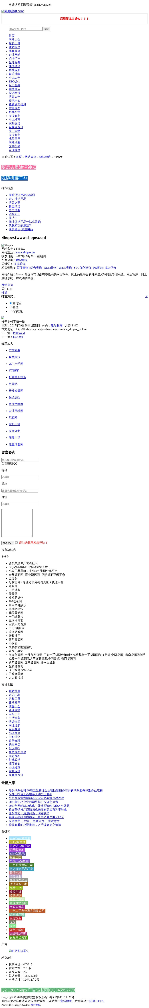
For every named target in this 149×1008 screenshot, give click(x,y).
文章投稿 (14, 146)
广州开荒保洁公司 (21, 864)
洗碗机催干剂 (14, 178)
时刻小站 (14, 424)
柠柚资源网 (16, 390)
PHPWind (19, 333)
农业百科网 (16, 410)
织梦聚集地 (17, 849)
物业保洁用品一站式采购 (25, 221)
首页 (12, 35)
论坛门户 (14, 58)
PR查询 (98, 267)
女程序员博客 (18, 937)
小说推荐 (14, 119)
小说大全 (14, 77)
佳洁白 (13, 217)
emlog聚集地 (17, 842)
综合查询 (36, 267)
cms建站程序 (18, 933)
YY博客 (14, 370)
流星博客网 (16, 444)
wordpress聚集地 (20, 838)
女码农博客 (17, 906)
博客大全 (14, 50)
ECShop (18, 336)
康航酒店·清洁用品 (21, 229)
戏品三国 (14, 138)
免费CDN (16, 887)
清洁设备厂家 (18, 884)
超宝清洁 (14, 206)
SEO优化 (14, 81)
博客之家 (14, 202)
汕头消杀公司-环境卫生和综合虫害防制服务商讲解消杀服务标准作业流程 (56, 790)
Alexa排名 (50, 267)
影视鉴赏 (14, 112)
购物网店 (14, 89)
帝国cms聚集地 (19, 861)
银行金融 (14, 85)
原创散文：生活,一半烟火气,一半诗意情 (34, 821)
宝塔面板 (66, 1001)
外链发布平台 (18, 880)
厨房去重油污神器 (18, 167)
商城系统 (19, 263)
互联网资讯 (16, 127)
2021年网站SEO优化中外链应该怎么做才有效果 (39, 805)
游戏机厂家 (17, 914)
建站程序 (14, 47)
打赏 (4, 292)
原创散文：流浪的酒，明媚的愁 (29, 813)
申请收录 (14, 150)
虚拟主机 (15, 891)
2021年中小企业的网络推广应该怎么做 (33, 801)
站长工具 (14, 43)
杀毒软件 (15, 918)
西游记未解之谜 (20, 845)
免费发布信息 (17, 104)
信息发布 (14, 108)
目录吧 (13, 383)
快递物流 (14, 66)
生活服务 (14, 62)
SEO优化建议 (82, 267)
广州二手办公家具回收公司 (27, 910)
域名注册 (15, 876)
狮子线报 (14, 397)
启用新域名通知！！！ (74, 18)
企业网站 (14, 54)
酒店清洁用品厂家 (21, 868)
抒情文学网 (16, 404)
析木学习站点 (17, 377)
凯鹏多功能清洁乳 (20, 225)
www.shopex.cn (25, 252)
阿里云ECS (96, 1001)
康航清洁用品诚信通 (22, 195)
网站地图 (14, 142)
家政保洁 (14, 123)
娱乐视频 (14, 73)
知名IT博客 (17, 899)
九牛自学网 (16, 363)
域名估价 (110, 267)
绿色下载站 (17, 929)
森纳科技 (14, 357)
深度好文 (14, 115)
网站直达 (7, 284)
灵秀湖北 (14, 431)
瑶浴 (12, 926)
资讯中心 (14, 100)
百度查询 (22, 267)
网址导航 (14, 70)
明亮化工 (14, 214)
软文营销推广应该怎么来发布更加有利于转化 (38, 809)
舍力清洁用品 (17, 198)
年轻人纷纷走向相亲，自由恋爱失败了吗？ (36, 817)
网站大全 (14, 39)
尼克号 (13, 417)
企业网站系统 (18, 903)
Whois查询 (65, 267)
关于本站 (14, 131)
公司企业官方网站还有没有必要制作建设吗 (36, 798)
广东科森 (14, 350)
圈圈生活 (14, 437)
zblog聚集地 (17, 853)
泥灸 (12, 922)
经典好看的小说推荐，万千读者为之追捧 (35, 824)
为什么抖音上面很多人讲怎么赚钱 (30, 794)
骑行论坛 (15, 872)
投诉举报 (14, 92)
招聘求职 (15, 895)
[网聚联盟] (12, 11)
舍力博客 (14, 210)
